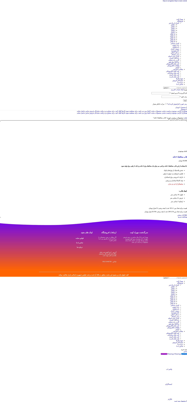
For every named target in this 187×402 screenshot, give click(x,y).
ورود (185, 100)
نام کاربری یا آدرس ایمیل (178, 93)
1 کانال (173, 25)
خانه (185, 118)
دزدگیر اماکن (175, 52)
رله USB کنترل (174, 58)
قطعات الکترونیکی (173, 65)
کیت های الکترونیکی (172, 64)
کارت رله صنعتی (173, 60)
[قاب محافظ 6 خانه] (172, 149)
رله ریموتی (175, 45)
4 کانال (173, 28)
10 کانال (172, 34)
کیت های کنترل (174, 75)
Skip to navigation (168, 1)
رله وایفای (176, 47)
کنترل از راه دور (174, 23)
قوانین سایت (80, 238)
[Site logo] (179, 16)
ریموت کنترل (175, 49)
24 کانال (172, 41)
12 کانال (172, 36)
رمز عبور (183, 96)
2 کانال (173, 27)
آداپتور (177, 67)
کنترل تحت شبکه (173, 56)
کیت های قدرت (174, 77)
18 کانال (172, 40)
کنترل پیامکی (175, 43)
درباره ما (79, 247)
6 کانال (173, 30)
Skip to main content (180, 1)
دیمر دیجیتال (175, 54)
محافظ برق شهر (174, 62)
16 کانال (172, 38)
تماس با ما (79, 243)
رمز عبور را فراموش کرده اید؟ (177, 104)
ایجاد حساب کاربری (177, 89)
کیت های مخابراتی (173, 73)
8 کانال (173, 32)
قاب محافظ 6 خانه (180, 157)
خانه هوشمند (175, 51)
